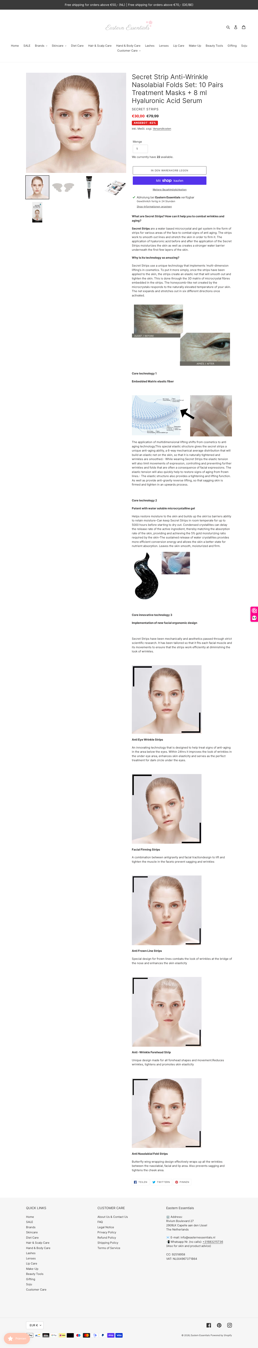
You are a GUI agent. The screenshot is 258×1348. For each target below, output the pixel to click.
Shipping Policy (107, 1242)
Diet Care (32, 1237)
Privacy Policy (106, 1232)
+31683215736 (213, 1242)
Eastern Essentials (200, 1335)
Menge (137, 141)
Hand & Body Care (38, 1248)
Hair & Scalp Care (37, 1242)
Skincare (32, 1232)
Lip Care (31, 1263)
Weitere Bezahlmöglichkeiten (170, 189)
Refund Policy (106, 1237)
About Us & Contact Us (112, 1217)
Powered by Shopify (221, 1335)
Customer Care (36, 1289)
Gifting (30, 1279)
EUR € (34, 1325)
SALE (29, 1222)
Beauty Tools (34, 1274)
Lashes (31, 1253)
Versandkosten (162, 128)
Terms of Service (108, 1248)
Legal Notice (105, 1227)
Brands (31, 1227)
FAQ (100, 1222)
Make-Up (32, 1269)
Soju (29, 1284)
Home (30, 1217)
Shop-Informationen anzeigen (154, 206)
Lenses (31, 1258)
